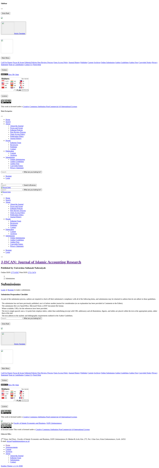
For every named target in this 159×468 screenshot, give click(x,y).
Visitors (4, 70)
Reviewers (14, 145)
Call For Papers (6, 62)
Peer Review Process (45, 62)
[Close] (2, 8)
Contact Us (28, 65)
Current (90, 62)
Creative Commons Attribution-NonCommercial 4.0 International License (50, 107)
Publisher (83, 62)
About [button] (8, 124)
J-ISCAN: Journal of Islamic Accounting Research (41, 262)
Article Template (19, 33)
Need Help (37, 65)
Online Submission (108, 62)
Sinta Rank (5, 13)
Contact (13, 149)
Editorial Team (15, 143)
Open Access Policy (60, 62)
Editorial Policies (31, 62)
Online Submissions (17, 159)
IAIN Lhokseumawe (54, 423)
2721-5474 (32, 272)
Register (9, 176)
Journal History (74, 62)
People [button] (8, 141)
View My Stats (13, 74)
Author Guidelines (122, 62)
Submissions (14, 460)
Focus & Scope (18, 62)
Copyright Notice (145, 62)
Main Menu (5, 58)
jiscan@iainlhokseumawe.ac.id (18, 441)
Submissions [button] (10, 157)
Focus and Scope (16, 128)
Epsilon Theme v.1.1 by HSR (12, 466)
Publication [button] (10, 151)
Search (8, 122)
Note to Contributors (16, 65)
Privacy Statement (17, 168)
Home (8, 120)
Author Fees (133, 62)
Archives (97, 62)
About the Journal (16, 126)
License (4, 96)
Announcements (12, 447)
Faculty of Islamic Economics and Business (30, 423)
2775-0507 (15, 272)
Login (8, 178)
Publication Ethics (17, 136)
